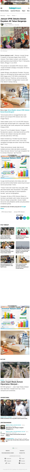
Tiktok (8, 463)
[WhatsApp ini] (27, 218)
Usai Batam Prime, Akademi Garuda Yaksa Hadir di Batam (22, 237)
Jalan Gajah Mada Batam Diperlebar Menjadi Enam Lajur (6, 237)
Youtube (23, 461)
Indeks (8, 450)
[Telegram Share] (24, 218)
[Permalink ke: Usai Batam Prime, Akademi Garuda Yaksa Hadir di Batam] (22, 231)
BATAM (3, 359)
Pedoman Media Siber (8, 453)
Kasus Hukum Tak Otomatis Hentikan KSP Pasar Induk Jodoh (7, 251)
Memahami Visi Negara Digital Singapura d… (14, 428)
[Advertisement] (15, 287)
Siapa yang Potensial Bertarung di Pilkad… (16, 435)
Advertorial (4, 417)
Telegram (23, 463)
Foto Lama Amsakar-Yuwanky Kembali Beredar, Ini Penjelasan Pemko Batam (22, 266)
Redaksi (22, 450)
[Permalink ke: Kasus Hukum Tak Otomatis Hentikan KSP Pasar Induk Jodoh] (7, 245)
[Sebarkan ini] (17, 218)
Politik (23, 431)
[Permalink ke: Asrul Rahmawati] (2, 24)
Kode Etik (22, 453)
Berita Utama (9, 425)
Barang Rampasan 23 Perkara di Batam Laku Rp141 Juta (7, 265)
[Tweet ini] (21, 218)
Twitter (22, 458)
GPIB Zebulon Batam (6, 211)
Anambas (9, 417)
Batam (2, 380)
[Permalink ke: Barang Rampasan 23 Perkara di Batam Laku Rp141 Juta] (7, 259)
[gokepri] (15, 8)
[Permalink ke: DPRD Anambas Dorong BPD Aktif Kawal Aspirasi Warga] (15, 408)
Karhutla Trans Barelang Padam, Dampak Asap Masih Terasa (22, 251)
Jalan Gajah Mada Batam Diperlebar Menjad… (12, 383)
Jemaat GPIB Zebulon (19, 211)
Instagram (8, 461)
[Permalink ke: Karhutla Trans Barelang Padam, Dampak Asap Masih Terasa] (22, 245)
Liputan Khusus (17, 425)
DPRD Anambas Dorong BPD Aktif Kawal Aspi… (14, 418)
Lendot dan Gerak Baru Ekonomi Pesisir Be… (17, 440)
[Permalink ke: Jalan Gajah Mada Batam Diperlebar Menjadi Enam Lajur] (7, 231)
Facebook (8, 458)
